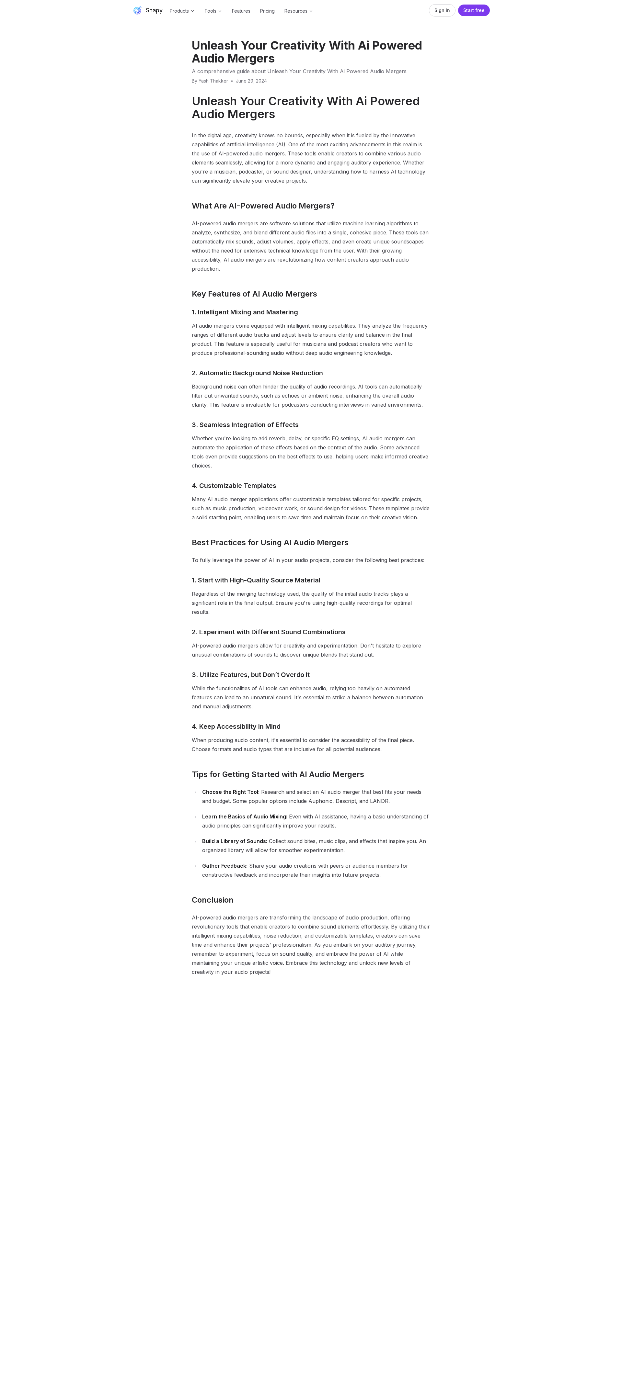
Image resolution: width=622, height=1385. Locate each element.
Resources (295, 11)
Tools (210, 11)
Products (179, 11)
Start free (474, 10)
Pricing (267, 11)
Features (241, 11)
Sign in (442, 10)
